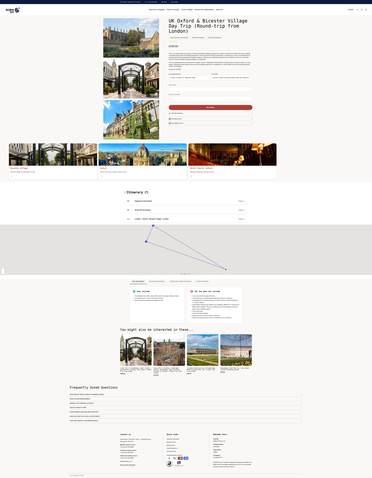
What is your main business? (80, 399)
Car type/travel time (175, 74)
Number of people (174, 94)
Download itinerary (177, 113)
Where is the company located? (81, 403)
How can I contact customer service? (84, 421)
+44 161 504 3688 (152, 2)
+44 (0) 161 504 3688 (126, 447)
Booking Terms (171, 442)
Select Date (172, 85)
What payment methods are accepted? (84, 412)
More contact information (127, 465)
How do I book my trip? (78, 407)
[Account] (362, 9)
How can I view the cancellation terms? (85, 416)
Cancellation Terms (177, 123)
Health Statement (172, 448)
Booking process (176, 119)
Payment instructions (173, 439)
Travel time (214, 74)
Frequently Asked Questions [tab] (180, 281)
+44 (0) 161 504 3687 (126, 452)
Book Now (210, 107)
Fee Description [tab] (138, 281)
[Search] (358, 9)
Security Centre (171, 451)
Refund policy (171, 445)
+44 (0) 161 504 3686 (126, 458)
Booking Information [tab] (157, 281)
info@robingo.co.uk (126, 461)
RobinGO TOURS (79, 475)
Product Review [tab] (202, 281)
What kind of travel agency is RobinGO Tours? (87, 394)
